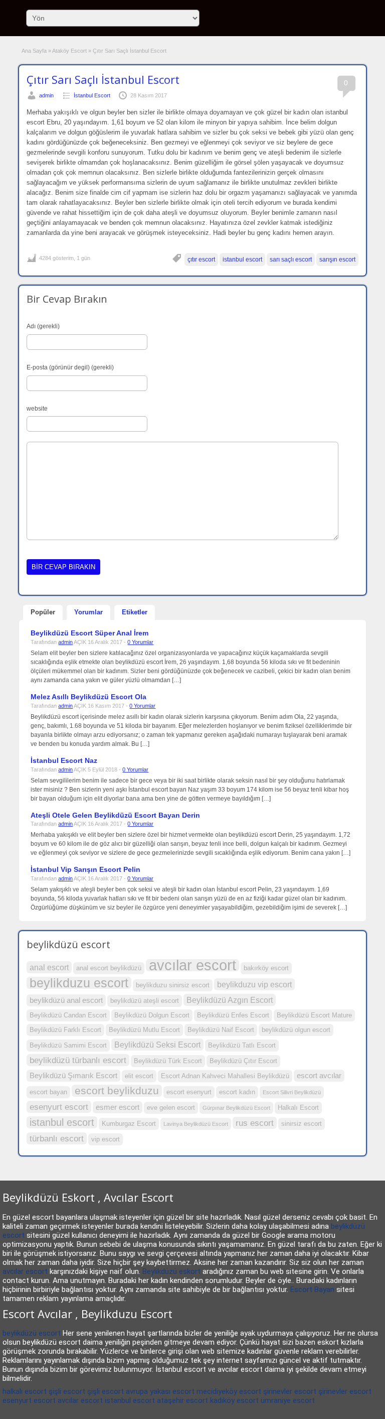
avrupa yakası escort (160, 1391)
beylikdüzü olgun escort (296, 1030)
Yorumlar (88, 612)
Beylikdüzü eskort (171, 1271)
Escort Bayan (312, 1289)
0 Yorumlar (140, 642)
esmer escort (117, 1107)
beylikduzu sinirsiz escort (173, 985)
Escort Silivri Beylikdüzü (292, 1092)
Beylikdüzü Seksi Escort (157, 1044)
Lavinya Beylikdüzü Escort (195, 1124)
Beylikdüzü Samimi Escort (68, 1045)
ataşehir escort (182, 1400)
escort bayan (48, 1092)
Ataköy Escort (69, 51)
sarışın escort (337, 259)
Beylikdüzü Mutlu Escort (144, 1030)
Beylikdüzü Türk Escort (168, 1061)
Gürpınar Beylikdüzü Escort (236, 1108)
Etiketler (134, 612)
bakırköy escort (266, 968)
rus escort (255, 1123)
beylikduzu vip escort (254, 984)
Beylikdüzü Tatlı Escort (242, 1045)
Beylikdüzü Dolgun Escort (151, 1015)
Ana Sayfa (34, 51)
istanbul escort (242, 259)
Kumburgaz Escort (129, 1123)
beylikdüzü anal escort (66, 1000)
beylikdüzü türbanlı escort (78, 1060)
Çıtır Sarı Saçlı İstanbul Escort (103, 79)
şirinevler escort (289, 1391)
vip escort (105, 1139)
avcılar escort (192, 965)
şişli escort (67, 1391)
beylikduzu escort (79, 983)
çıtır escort (201, 259)
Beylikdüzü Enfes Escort (233, 1015)
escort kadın (237, 1092)
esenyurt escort (59, 1107)
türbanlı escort (57, 1138)
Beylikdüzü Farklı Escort (65, 1030)
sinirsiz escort (301, 1123)
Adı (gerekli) (43, 326)
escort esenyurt (189, 1092)
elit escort (139, 1076)
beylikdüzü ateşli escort (144, 1000)
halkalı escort (25, 1391)
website (37, 408)
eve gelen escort (171, 1107)
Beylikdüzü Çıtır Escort (243, 1061)
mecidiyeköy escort (229, 1391)
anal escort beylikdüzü (108, 968)
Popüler (43, 612)
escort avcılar (319, 1076)
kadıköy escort (234, 1400)
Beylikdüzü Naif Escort (220, 1030)
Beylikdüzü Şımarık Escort (73, 1076)
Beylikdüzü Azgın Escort (229, 999)
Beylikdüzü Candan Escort (68, 1015)
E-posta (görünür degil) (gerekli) (70, 367)
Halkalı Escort (298, 1107)
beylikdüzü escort (32, 1333)
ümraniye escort (288, 1400)
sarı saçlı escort (291, 259)
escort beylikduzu (117, 1091)
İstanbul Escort (92, 95)
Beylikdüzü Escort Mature (314, 1015)
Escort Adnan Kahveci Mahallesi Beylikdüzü (225, 1076)
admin (46, 95)
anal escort (49, 967)
